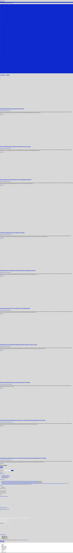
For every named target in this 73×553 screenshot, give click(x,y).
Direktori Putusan (7, 42)
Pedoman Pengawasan (8, 33)
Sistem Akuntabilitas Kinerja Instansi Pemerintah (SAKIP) (13, 49)
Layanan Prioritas (5, 57)
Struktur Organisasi (7, 9)
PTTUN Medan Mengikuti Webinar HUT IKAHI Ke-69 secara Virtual (15, 146)
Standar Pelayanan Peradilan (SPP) (11, 22)
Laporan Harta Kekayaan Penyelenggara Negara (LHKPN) (13, 53)
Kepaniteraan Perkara (8, 19)
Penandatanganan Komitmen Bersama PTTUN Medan (12, 108)
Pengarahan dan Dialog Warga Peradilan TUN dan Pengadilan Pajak (15, 308)
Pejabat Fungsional (9, 14)
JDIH (2, 71)
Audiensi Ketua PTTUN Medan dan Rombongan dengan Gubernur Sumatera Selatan (18, 344)
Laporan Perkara (7, 43)
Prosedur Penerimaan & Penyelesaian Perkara (11, 59)
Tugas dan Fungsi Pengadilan (7, 7)
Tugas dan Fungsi (9, 20)
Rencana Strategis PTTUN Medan (9, 28)
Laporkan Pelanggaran (5, 477)
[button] (2, 541)
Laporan (4, 48)
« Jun (0, 494)
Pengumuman (5, 54)
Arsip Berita (5, 64)
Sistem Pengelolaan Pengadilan (7, 26)
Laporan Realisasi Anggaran (9, 51)
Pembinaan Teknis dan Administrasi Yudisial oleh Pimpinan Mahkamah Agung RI (18, 270)
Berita (2, 61)
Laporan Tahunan (7, 50)
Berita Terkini (5, 62)
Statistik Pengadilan (7, 17)
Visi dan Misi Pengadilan (6, 6)
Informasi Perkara (5, 40)
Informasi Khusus (7, 46)
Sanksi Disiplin (7, 34)
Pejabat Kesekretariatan (10, 13)
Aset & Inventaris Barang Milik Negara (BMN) (11, 52)
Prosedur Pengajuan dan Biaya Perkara (8, 58)
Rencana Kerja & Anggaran (9, 29)
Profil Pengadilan (5, 8)
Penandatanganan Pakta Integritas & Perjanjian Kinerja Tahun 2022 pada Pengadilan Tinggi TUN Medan (23, 458)
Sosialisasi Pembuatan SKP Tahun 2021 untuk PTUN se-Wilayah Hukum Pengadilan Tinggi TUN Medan (22, 420)
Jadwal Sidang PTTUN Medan (7, 38)
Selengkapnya (2, 313)
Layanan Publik (4, 37)
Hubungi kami (4, 68)
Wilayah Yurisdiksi (7, 18)
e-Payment (6, 60)
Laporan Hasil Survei (8, 36)
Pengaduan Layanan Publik (7, 55)
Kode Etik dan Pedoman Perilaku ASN (10, 32)
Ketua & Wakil (9, 11)
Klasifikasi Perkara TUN (5, 476)
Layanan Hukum (4, 56)
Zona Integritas (5, 66)
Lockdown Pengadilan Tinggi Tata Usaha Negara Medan (12, 232)
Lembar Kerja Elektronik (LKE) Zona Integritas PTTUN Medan (13, 67)
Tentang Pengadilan (4, 5)
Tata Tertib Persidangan (6, 39)
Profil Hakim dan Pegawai (8, 10)
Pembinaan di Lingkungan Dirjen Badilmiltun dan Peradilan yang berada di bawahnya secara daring (15, 484)
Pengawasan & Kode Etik (6, 30)
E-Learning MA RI (7, 27)
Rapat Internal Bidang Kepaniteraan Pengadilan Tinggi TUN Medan (15, 382)
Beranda (3, 4)
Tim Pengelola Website (6, 70)
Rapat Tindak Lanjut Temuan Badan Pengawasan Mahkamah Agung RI (15, 179)
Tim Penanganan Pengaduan (10, 25)
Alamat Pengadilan (5, 69)
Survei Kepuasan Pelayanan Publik (9, 35)
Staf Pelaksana (9, 15)
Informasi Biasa (7, 45)
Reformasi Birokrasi (4, 65)
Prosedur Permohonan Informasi (7, 44)
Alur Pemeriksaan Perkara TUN (11, 21)
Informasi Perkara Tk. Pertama (9, 41)
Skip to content (2, 0)
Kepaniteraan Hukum (8, 23)
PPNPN (8, 16)
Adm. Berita (8, 110)
